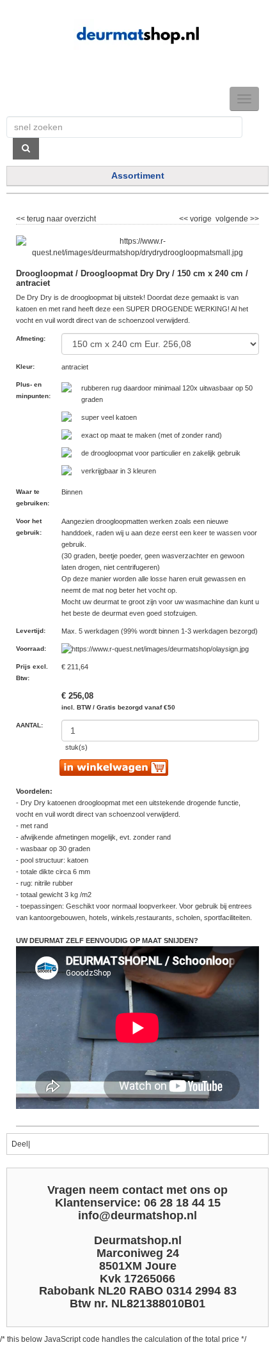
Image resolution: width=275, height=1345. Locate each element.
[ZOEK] (26, 149)
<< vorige (196, 216)
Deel (20, 1144)
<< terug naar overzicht (56, 216)
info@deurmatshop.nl (137, 1215)
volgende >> (236, 216)
